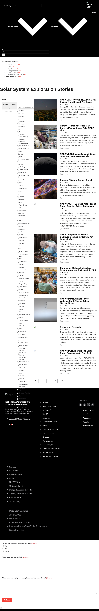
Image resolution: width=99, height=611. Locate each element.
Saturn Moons (23, 295)
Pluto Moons (23, 205)
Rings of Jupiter (23, 251)
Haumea (21, 196)
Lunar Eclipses (23, 343)
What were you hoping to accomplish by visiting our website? (27, 578)
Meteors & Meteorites (21, 214)
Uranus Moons (23, 320)
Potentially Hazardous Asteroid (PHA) (23, 141)
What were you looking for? (15, 557)
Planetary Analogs (23, 223)
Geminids (22, 367)
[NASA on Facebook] (80, 404)
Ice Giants (21, 232)
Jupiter (20, 234)
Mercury (21, 273)
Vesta (20, 151)
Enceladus (22, 298)
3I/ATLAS (21, 157)
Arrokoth (21, 116)
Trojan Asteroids (23, 148)
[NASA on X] (88, 404)
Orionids (21, 376)
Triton (21, 281)
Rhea (21, 309)
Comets (20, 154)
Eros (19, 129)
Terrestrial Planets (24, 315)
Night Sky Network (21, 390)
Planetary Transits (24, 393)
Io (20, 248)
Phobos (21, 267)
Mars (20, 259)
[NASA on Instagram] (84, 404)
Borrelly (20, 164)
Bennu (20, 119)
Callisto (21, 240)
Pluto (20, 202)
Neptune (21, 275)
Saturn (20, 289)
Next (61, 381)
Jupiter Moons (23, 237)
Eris (19, 194)
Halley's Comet (23, 170)
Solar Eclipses (23, 345)
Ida (19, 132)
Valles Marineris (24, 270)
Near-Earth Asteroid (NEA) (23, 136)
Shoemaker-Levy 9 (23, 176)
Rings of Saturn (24, 292)
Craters (20, 185)
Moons (20, 218)
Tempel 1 (21, 180)
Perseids (21, 378)
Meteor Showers (23, 362)
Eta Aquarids (23, 364)
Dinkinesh (21, 126)
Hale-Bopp (21, 167)
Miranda (21, 326)
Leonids (21, 370)
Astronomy (21, 334)
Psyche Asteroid (23, 145)
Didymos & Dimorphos (21, 123)
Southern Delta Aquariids (23, 385)
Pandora (22, 303)
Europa (21, 243)
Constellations (22, 337)
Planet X (20, 220)
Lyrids (21, 373)
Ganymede (22, 246)
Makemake (21, 199)
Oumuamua (22, 172)
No (6, 548)
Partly (7, 551)
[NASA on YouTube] (92, 404)
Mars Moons (22, 261)
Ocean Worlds (22, 287)
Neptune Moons (24, 278)
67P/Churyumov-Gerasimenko (23, 161)
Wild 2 (20, 182)
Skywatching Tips (23, 396)
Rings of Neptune (24, 284)
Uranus (20, 317)
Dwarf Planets (22, 188)
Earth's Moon (22, 210)
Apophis (20, 113)
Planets (20, 226)
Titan (21, 312)
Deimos (21, 264)
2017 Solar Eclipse (22, 349)
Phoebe (21, 306)
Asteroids (21, 110)
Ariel (20, 323)
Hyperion (22, 301)
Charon (21, 208)
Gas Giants (21, 229)
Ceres (20, 191)
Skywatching (22, 331)
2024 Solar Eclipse (22, 358)
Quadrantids (22, 381)
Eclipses (21, 340)
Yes (6, 546)
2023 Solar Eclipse (22, 354)
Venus (20, 329)
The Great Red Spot (23, 255)
